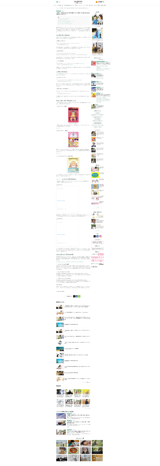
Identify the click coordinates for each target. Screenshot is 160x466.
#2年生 (100, 100)
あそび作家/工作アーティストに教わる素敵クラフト (97, 115)
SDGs (87, 5)
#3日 (102, 70)
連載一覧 (99, 5)
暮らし (92, 5)
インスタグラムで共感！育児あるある (64, 22)
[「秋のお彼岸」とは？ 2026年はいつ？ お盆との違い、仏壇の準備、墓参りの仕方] (61, 422)
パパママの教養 (58, 5)
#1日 (100, 70)
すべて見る (97, 230)
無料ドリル (76, 5)
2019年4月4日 (66, 44)
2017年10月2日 (69, 81)
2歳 (98, 125)
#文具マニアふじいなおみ (100, 78)
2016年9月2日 (85, 54)
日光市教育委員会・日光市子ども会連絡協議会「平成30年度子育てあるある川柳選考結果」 (70, 261)
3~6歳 (102, 125)
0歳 (92, 125)
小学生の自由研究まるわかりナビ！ (69, 5)
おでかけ (95, 5)
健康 (89, 5)
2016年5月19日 (70, 64)
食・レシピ (81, 5)
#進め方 (98, 70)
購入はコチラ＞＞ (59, 153)
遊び (62, 5)
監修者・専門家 (103, 5)
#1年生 (97, 100)
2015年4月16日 (67, 93)
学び (55, 5)
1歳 (95, 125)
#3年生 (103, 100)
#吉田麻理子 (98, 67)
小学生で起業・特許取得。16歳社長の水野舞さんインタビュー (100, 160)
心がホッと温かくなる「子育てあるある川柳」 (66, 23)
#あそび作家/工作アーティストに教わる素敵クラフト (103, 99)
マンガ (85, 5)
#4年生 (106, 100)
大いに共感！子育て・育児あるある (64, 18)
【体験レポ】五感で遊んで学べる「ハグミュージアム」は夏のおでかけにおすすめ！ (97, 40)
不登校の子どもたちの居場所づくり (97, 120)
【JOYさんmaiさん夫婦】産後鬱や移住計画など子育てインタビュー (100, 143)
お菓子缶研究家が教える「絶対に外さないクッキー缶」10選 (100, 154)
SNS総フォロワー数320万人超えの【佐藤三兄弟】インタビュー (100, 149)
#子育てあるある (77, 43)
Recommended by (85, 382)
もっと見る (97, 207)
